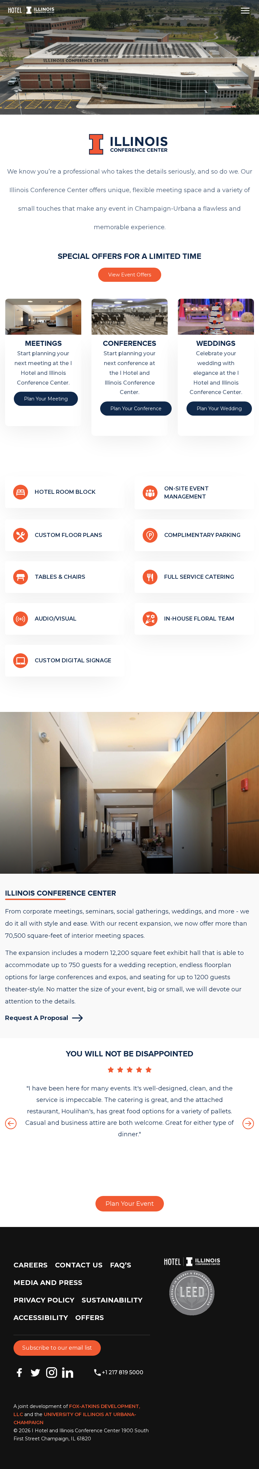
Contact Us (79, 1265)
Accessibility (40, 1318)
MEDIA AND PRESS (47, 1283)
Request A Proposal (36, 1018)
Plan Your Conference (136, 409)
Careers (30, 1265)
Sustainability (112, 1300)
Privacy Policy (43, 1300)
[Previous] (11, 1123)
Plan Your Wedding (219, 409)
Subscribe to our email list (57, 1348)
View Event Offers (129, 275)
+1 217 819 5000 (122, 1372)
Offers (89, 1318)
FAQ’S (120, 1265)
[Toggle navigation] (245, 10)
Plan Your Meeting (46, 399)
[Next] (248, 1123)
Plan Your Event (130, 1203)
